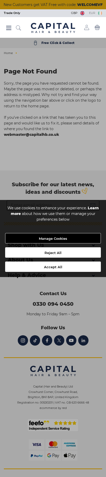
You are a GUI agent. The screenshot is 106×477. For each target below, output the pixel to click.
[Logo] (53, 28)
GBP (75, 13)
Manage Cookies (53, 238)
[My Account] (87, 27)
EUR (93, 13)
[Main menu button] (9, 28)
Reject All (53, 253)
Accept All (53, 267)
